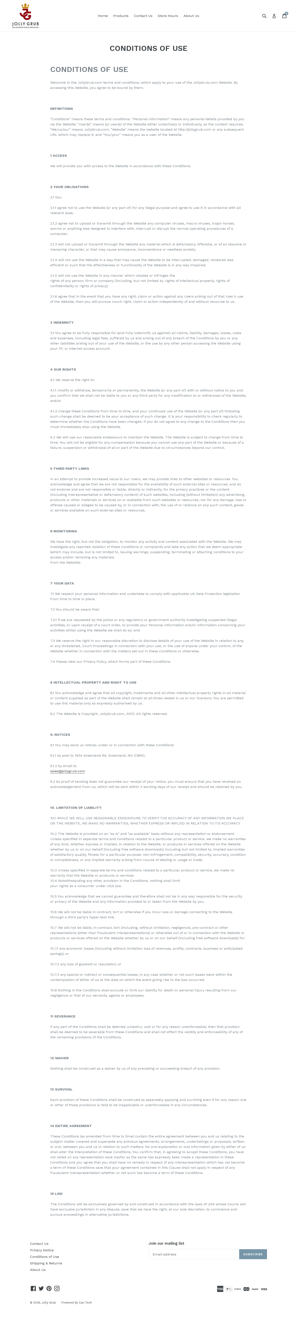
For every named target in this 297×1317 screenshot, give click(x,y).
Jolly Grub (49, 1302)
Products (120, 16)
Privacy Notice (42, 1250)
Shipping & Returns (46, 1263)
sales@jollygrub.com (67, 771)
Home (103, 16)
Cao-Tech (85, 1302)
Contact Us (143, 16)
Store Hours (168, 16)
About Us (191, 16)
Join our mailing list (166, 1243)
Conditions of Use (44, 1257)
